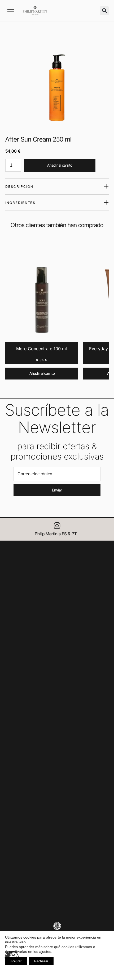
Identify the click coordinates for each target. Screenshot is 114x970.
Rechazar (41, 961)
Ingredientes (20, 202)
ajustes (45, 951)
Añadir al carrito (59, 165)
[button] (10, 10)
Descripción (19, 186)
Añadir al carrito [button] (42, 373)
